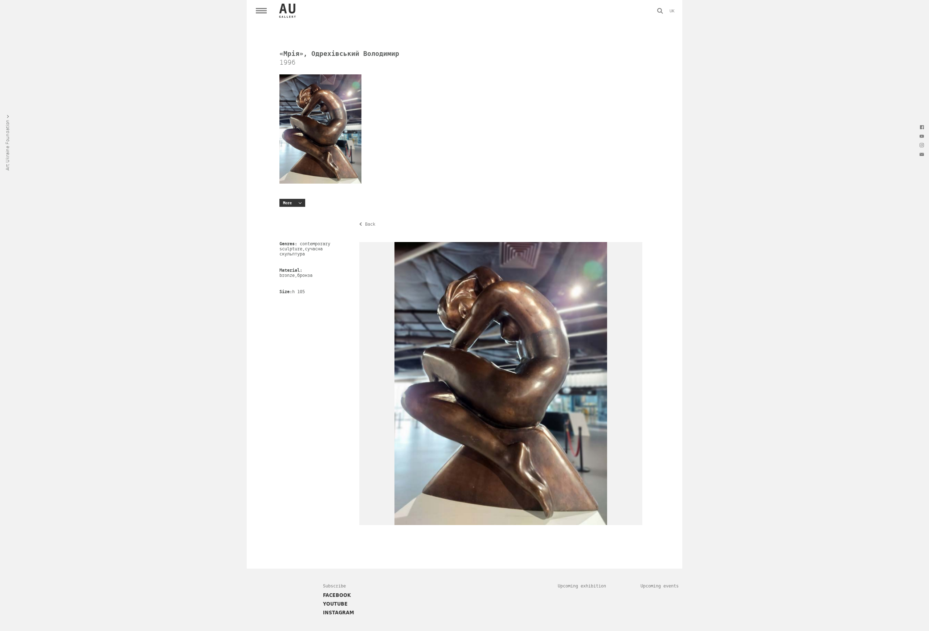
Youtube (921, 136)
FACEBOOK (337, 595)
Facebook (921, 127)
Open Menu (261, 11)
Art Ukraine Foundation (7, 145)
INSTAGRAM (338, 612)
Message (921, 154)
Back (370, 224)
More (287, 203)
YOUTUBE (335, 604)
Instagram (921, 145)
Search (660, 11)
